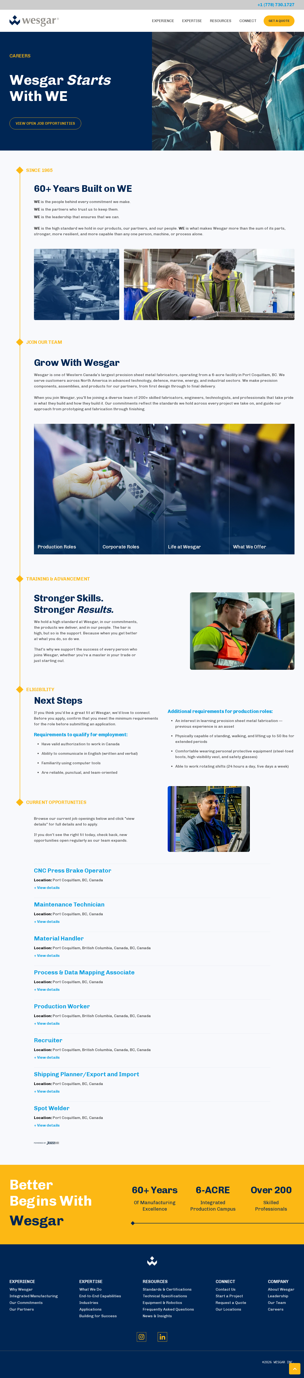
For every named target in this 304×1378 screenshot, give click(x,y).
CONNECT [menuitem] (225, 1281)
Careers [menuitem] (276, 1309)
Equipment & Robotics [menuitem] (162, 1302)
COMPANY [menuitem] (278, 1281)
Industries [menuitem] (88, 1302)
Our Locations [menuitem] (228, 1309)
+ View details (47, 887)
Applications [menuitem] (90, 1309)
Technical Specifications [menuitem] (165, 1296)
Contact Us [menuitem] (226, 1289)
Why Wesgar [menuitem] (21, 1289)
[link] (34, 20)
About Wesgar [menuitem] (281, 1289)
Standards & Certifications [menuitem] (167, 1289)
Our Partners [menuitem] (22, 1309)
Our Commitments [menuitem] (26, 1302)
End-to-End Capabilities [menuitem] (100, 1296)
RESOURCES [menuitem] (155, 1281)
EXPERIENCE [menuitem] (22, 1281)
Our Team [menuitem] (277, 1302)
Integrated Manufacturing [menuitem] (34, 1296)
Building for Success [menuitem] (98, 1316)
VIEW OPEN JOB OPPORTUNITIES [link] (45, 123)
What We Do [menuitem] (90, 1289)
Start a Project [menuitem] (229, 1296)
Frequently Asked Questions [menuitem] (168, 1309)
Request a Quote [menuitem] (231, 1302)
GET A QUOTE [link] (279, 21)
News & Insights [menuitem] (157, 1316)
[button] (294, 1368)
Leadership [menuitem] (278, 1296)
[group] (66, 489)
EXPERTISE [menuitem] (90, 1281)
